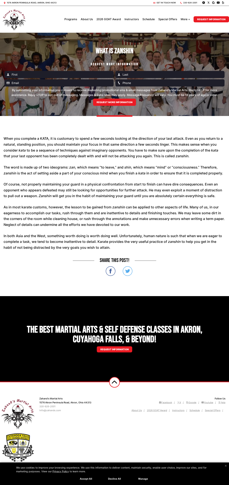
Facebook (166, 402)
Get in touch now (166, 2)
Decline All (114, 478)
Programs (70, 19)
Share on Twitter (127, 271)
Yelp (223, 402)
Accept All (86, 478)
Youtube (208, 402)
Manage (143, 478)
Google (192, 402)
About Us (87, 19)
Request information (114, 349)
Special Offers (167, 19)
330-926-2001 (190, 2)
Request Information (211, 19)
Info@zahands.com (50, 410)
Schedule (148, 19)
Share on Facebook (110, 271)
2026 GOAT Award (108, 19)
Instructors (132, 19)
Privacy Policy (60, 471)
